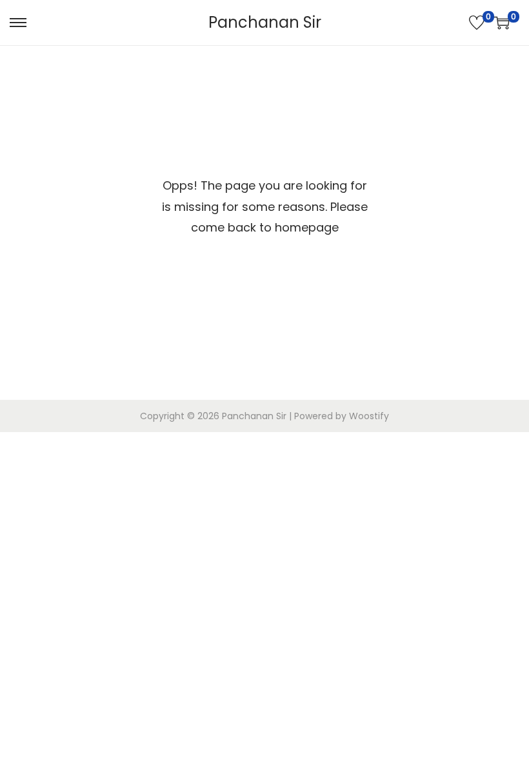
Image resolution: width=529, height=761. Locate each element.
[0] (476, 22)
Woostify (369, 416)
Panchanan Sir (264, 22)
